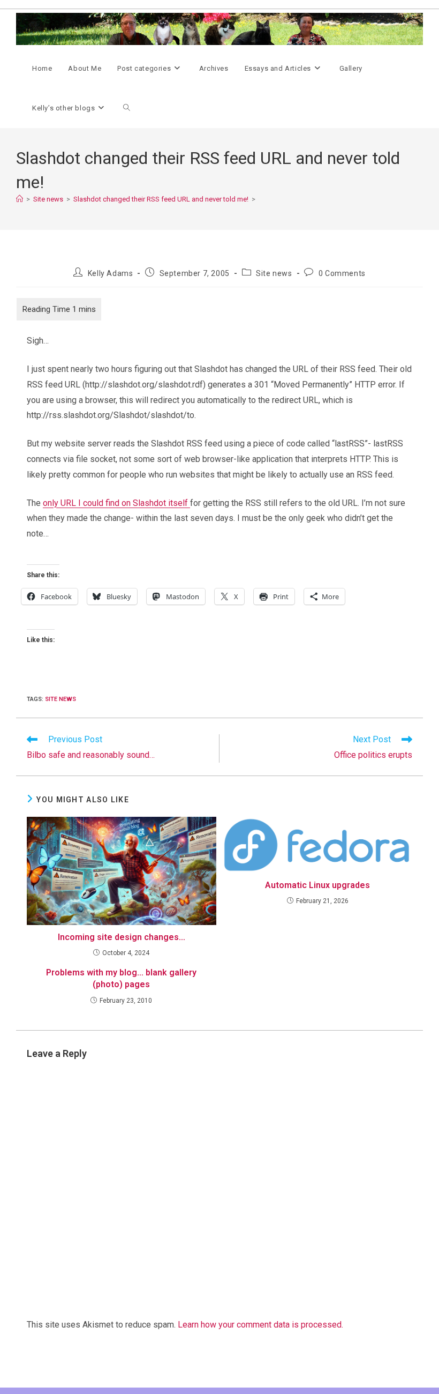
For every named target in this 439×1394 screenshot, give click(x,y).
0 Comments (342, 273)
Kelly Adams (110, 273)
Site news (274, 273)
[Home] (19, 199)
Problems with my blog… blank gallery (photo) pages (121, 978)
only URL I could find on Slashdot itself (116, 503)
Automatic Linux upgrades (317, 885)
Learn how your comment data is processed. (260, 1325)
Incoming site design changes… (121, 937)
